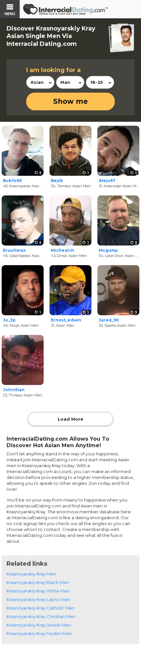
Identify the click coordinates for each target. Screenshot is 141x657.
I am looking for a (53, 70)
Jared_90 (109, 320)
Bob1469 (12, 180)
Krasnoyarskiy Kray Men (31, 573)
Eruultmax (14, 250)
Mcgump (108, 250)
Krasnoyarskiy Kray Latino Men (38, 599)
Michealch (62, 250)
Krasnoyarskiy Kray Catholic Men (41, 608)
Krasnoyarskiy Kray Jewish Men (39, 625)
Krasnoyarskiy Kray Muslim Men (39, 633)
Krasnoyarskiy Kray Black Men (38, 582)
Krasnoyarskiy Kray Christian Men (41, 616)
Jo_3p (9, 320)
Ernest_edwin (66, 320)
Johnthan (14, 389)
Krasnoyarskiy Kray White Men (38, 590)
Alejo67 (107, 180)
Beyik (57, 180)
